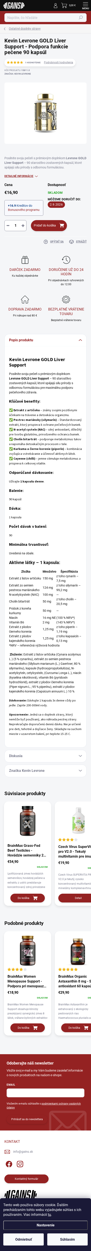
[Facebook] (8, 1163)
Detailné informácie (18, 176)
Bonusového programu (24, 210)
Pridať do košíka (45, 225)
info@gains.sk (23, 1151)
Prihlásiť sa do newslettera (27, 1119)
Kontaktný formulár (26, 1178)
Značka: (17, 74)
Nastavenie (46, 1225)
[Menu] (85, 5)
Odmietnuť (23, 1239)
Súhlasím (67, 1239)
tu (49, 1215)
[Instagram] (19, 1163)
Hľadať (81, 17)
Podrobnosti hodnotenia (58, 62)
